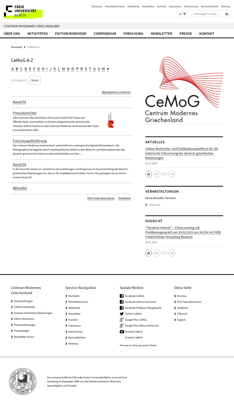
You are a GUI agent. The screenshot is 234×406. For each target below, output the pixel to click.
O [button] (72, 68)
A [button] (13, 68)
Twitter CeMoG (133, 313)
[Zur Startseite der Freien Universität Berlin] (30, 11)
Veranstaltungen (23, 301)
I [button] (47, 68)
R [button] (81, 68)
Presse (186, 33)
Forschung (133, 33)
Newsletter (148, 6)
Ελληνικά (182, 313)
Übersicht (154, 205)
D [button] (25, 68)
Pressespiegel (21, 330)
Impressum (175, 6)
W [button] (103, 68)
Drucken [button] (181, 296)
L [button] (59, 68)
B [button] (17, 68)
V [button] (99, 68)
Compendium (105, 33)
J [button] (51, 68)
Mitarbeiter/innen (115, 6)
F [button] (34, 68)
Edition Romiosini (70, 33)
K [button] (55, 68)
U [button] (94, 68)
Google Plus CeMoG (136, 319)
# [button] (108, 68)
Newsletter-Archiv (24, 336)
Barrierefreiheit (209, 6)
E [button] (30, 68)
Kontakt (161, 6)
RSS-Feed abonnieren (101, 198)
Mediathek (133, 6)
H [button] (43, 68)
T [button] (90, 68)
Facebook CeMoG (134, 296)
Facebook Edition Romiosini (140, 301)
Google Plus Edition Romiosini (142, 325)
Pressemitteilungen (25, 325)
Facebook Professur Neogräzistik (143, 307)
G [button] (38, 68)
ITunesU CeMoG (134, 337)
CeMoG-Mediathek (24, 307)
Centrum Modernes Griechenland (32, 26)
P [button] (77, 68)
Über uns (12, 33)
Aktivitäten (37, 33)
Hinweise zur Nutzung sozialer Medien (138, 345)
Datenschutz (191, 6)
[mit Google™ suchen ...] (226, 14)
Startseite (96, 6)
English (181, 319)
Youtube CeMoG (134, 331)
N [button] (68, 68)
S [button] (86, 68)
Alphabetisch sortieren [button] (116, 92)
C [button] (21, 68)
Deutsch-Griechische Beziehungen (33, 313)
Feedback (182, 307)
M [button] (63, 68)
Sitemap (225, 6)
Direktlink (124, 198)
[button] (182, 14)
